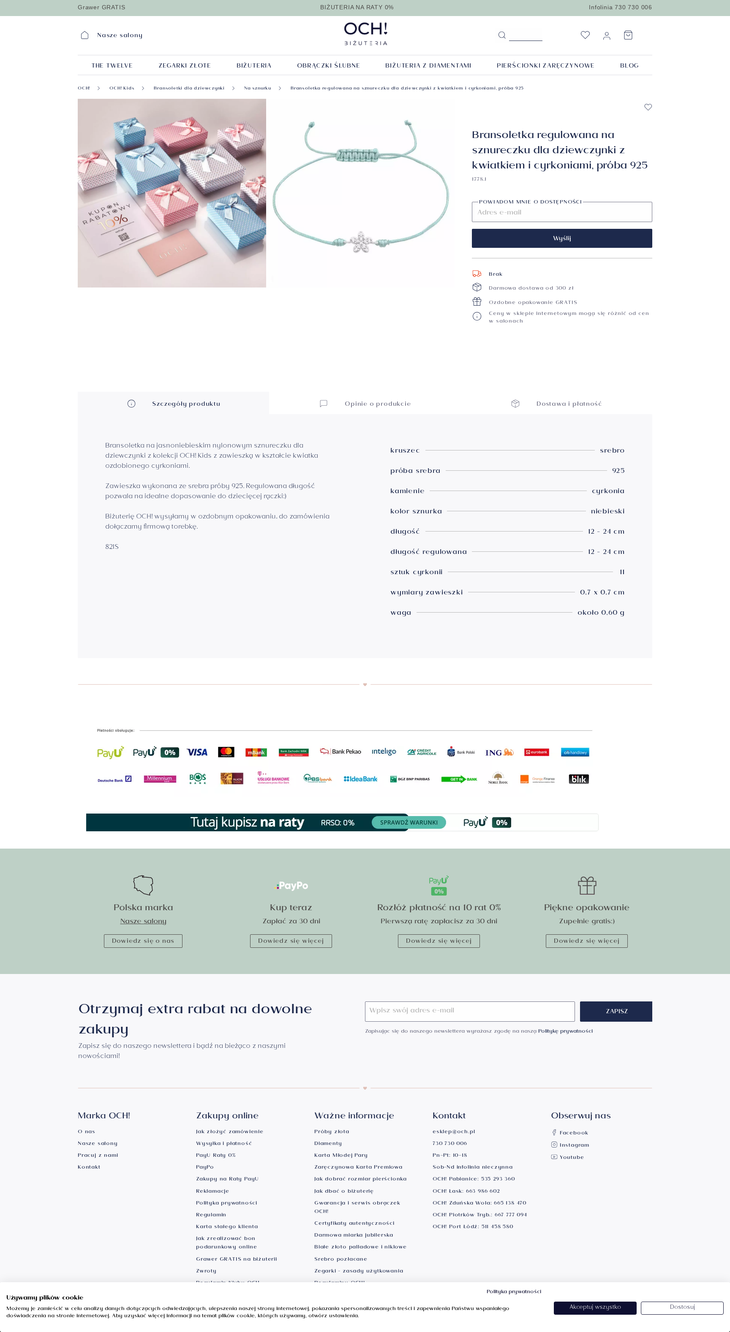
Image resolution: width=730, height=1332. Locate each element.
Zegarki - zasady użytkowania (358, 1272)
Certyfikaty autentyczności (354, 1224)
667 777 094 (511, 1216)
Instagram (573, 1146)
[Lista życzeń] (585, 37)
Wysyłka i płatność (224, 1144)
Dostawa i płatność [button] (568, 404)
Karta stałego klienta (227, 1227)
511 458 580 (497, 1227)
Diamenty (328, 1144)
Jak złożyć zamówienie (230, 1132)
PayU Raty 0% (216, 1156)
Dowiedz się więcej (291, 941)
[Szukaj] (502, 35)
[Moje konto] (607, 37)
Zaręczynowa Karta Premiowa (358, 1168)
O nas (86, 1132)
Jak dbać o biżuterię (344, 1192)
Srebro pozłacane (341, 1260)
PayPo (205, 1168)
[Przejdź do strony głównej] (387, 33)
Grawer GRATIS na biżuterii (236, 1260)
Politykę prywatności (565, 1032)
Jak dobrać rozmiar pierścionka (360, 1180)
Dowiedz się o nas (143, 941)
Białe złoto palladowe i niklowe (360, 1248)
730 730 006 (450, 1144)
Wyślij (562, 239)
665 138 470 (510, 1204)
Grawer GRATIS (101, 7)
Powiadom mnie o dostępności (530, 203)
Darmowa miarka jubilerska (353, 1236)
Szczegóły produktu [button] (185, 404)
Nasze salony (143, 922)
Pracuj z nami (98, 1156)
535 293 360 (498, 1180)
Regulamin (211, 1216)
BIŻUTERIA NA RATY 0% (357, 7)
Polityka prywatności (226, 1204)
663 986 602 (483, 1192)
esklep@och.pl (454, 1132)
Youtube (571, 1158)
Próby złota (331, 1132)
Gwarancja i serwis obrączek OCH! (357, 1208)
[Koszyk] (628, 37)
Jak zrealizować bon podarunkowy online (226, 1243)
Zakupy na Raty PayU (227, 1180)
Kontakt (89, 1168)
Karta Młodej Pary (341, 1156)
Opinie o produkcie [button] (377, 404)
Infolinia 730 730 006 (620, 7)
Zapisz (617, 1012)
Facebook (573, 1134)
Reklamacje (212, 1192)
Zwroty (206, 1272)
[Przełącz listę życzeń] (648, 107)
